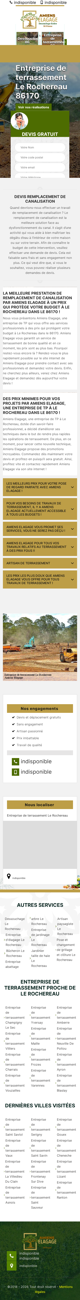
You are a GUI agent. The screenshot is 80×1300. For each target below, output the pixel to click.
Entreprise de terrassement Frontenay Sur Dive (40, 1171)
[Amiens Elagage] (40, 18)
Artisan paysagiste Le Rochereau (65, 926)
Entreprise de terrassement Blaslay (66, 1082)
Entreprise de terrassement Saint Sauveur (40, 1197)
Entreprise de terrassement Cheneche (66, 1148)
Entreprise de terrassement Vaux (15, 1148)
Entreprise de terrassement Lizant (66, 1169)
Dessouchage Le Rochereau (15, 924)
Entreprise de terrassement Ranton (66, 1189)
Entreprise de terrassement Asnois (15, 1194)
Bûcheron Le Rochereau (15, 953)
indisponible (24, 2)
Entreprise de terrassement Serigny (40, 1127)
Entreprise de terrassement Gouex (66, 1127)
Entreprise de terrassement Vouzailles (15, 1082)
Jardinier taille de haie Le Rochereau (40, 958)
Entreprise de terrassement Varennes (40, 1077)
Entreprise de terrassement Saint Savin (40, 1148)
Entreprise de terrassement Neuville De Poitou (66, 1038)
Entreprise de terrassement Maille (40, 1036)
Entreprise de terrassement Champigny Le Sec (15, 1017)
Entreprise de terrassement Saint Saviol (15, 1127)
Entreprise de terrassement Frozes (40, 1057)
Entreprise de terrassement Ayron (66, 1062)
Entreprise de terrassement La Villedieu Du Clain (14, 1171)
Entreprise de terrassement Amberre (66, 1015)
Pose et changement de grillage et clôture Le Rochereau (66, 950)
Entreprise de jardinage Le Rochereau (40, 937)
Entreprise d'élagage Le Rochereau (15, 940)
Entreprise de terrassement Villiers (15, 1041)
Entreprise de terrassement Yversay (40, 1015)
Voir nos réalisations (33, 107)
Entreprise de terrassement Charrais (15, 1062)
